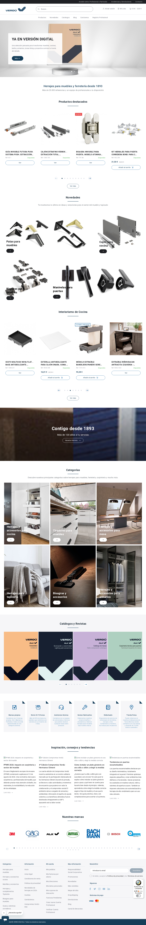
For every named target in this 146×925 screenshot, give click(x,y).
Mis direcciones (52, 881)
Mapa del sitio (73, 890)
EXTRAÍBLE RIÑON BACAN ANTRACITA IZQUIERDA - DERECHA (123, 363)
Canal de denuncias (75, 909)
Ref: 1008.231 (10, 368)
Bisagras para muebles (8, 900)
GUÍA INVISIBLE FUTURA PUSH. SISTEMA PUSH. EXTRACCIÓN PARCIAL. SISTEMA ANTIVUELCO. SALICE (19, 153)
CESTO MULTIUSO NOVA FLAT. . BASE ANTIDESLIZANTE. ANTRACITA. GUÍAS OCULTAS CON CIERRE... (19, 363)
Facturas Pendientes (54, 898)
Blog (69, 904)
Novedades (72, 881)
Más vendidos (73, 886)
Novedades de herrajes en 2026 (31, 889)
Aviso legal (29, 874)
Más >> (17, 58)
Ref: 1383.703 (45, 157)
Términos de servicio (135, 876)
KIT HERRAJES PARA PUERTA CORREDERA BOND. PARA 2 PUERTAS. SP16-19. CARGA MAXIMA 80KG (124, 153)
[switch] (138, 895)
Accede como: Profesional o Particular (93, 2)
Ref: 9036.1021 (117, 368)
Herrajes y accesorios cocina (11, 878)
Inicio (27, 869)
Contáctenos (29, 900)
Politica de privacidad (33, 883)
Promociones (73, 877)
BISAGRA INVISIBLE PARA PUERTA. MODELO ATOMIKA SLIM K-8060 (88, 153)
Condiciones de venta (32, 879)
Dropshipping (73, 895)
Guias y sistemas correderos (9, 907)
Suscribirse (136, 870)
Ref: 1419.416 (80, 368)
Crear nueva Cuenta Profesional (53, 903)
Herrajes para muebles (8, 871)
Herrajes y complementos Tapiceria (8, 891)
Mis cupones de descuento (52, 892)
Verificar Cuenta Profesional (52, 911)
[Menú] (142, 880)
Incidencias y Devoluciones (121, 2)
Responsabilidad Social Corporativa (75, 871)
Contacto (138, 2)
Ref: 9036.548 (45, 368)
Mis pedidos (50, 869)
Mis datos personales (54, 886)
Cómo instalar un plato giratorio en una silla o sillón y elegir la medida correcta (89, 767)
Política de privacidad (115, 876)
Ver (20, 163)
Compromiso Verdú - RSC (32, 905)
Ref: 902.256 (116, 157)
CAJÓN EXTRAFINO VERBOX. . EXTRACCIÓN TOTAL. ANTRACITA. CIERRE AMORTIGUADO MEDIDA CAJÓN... (54, 153)
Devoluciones (73, 900)
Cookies (27, 895)
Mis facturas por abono (52, 875)
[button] (42, 17)
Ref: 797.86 (80, 157)
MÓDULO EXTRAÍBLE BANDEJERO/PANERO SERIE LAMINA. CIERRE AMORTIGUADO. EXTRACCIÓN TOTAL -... (89, 363)
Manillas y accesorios (11, 884)
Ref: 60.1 (8, 157)
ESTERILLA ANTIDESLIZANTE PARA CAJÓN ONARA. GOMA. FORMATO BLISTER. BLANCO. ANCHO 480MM (54, 363)
